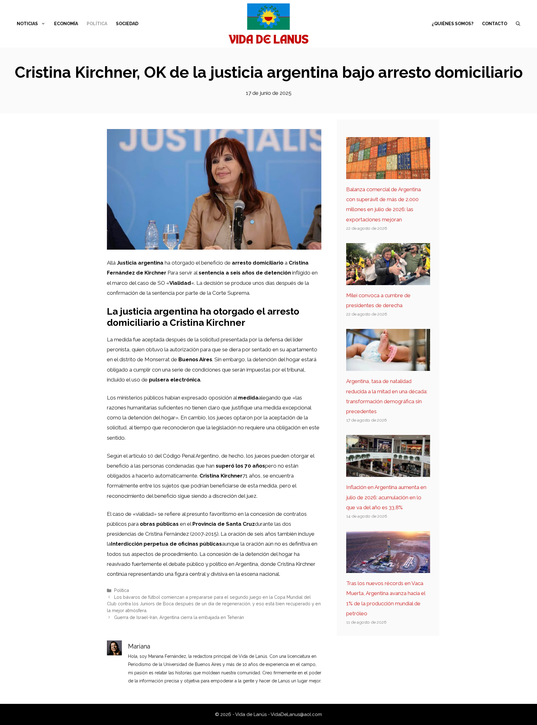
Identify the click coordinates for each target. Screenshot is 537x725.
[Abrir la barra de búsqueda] (518, 23)
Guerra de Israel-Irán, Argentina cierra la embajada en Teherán (179, 617)
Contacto (494, 23)
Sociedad (127, 23)
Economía (66, 23)
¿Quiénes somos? (452, 23)
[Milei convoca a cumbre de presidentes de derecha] (388, 280)
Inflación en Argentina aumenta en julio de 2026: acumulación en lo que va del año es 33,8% (386, 497)
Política (97, 23)
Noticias (27, 23)
